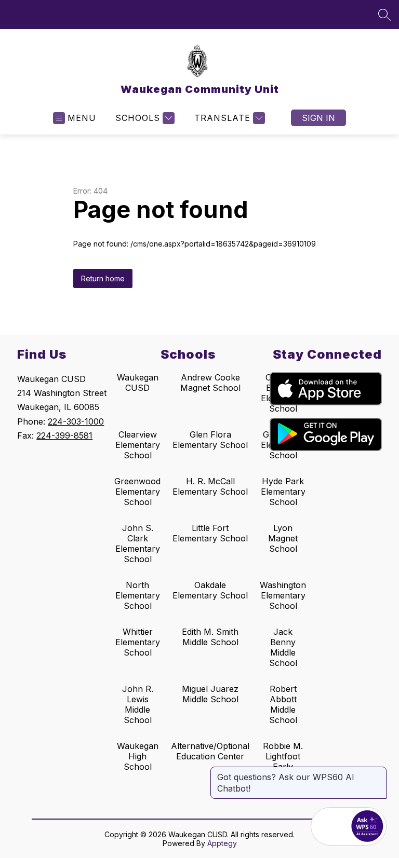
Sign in (318, 118)
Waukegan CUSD (137, 382)
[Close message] (378, 771)
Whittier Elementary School (137, 642)
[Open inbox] (330, 826)
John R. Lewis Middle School (137, 704)
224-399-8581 (64, 435)
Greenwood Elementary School (137, 491)
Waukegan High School (137, 756)
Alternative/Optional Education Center (210, 751)
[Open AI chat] (367, 826)
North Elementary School (137, 595)
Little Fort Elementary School (210, 533)
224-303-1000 (76, 421)
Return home (103, 278)
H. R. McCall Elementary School (210, 486)
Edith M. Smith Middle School (210, 637)
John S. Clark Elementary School (137, 543)
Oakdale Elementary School (210, 590)
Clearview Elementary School (137, 444)
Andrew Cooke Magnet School (210, 382)
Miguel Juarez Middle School (210, 694)
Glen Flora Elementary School (210, 439)
